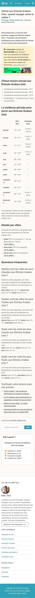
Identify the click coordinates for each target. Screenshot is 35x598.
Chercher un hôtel (14, 451)
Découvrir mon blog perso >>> (15, 524)
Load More (17, 472)
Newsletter (5, 568)
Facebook (5, 577)
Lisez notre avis (19, 65)
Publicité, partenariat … (10, 552)
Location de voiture (14, 458)
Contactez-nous (7, 557)
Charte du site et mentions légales (17, 591)
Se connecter (18, 3)
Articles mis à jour (8, 548)
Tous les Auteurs (7, 539)
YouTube (4, 572)
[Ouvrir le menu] (32, 3)
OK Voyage (4, 20)
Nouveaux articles (8, 543)
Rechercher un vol (14, 453)
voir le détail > (9, 244)
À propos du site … (8, 534)
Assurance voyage (13, 456)
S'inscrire (27, 3)
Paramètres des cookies (17, 593)
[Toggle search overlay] (11, 3)
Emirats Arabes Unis (16, 20)
